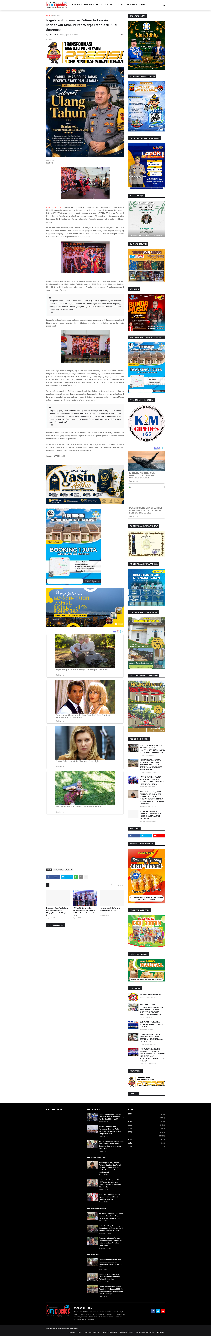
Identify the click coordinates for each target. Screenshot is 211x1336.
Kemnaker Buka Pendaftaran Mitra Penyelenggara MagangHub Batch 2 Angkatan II (57, 911)
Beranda (49, 15)
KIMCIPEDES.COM (54, 207)
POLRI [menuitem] (141, 5)
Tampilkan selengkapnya (115, 885)
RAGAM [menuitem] (120, 5)
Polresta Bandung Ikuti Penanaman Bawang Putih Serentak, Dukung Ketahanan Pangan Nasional (110, 1130)
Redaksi (72, 1332)
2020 (146, 1136)
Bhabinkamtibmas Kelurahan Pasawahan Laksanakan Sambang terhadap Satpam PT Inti (110, 1263)
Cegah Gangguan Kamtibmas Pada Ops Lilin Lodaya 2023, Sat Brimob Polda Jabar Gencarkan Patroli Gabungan (111, 1290)
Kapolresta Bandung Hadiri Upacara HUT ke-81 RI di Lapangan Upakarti (109, 1196)
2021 (146, 1132)
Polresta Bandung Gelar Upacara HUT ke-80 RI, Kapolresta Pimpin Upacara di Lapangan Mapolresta (111, 1183)
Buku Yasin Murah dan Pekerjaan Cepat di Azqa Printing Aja (151, 1024)
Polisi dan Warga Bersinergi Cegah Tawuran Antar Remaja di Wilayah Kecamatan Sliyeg (111, 1228)
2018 (146, 1143)
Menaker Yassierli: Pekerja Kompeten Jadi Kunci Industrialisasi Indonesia (110, 910)
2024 (146, 1121)
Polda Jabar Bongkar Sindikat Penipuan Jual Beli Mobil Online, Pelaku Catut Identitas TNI (111, 1116)
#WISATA (68, 870)
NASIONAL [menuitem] (76, 5)
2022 (146, 1128)
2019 (146, 1139)
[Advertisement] (85, 841)
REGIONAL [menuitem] (88, 5)
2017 (146, 1146)
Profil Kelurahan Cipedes (145, 1332)
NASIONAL (57, 15)
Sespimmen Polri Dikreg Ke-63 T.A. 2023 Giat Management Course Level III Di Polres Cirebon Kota (152, 748)
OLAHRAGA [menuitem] (109, 5)
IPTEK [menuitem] (98, 5)
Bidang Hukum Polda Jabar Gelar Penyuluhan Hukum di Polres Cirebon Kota (110, 1276)
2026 (146, 1114)
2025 (146, 1118)
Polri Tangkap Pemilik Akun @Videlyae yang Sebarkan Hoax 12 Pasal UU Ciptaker (151, 1037)
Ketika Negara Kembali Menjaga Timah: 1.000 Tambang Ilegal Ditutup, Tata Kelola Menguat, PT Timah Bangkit (151, 764)
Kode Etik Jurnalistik (110, 1332)
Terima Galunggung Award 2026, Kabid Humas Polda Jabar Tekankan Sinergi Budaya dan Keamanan (111, 1144)
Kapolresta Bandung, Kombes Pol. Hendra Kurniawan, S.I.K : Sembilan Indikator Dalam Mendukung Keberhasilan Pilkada (152, 1055)
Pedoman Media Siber (92, 1332)
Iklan (79, 1332)
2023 (146, 1125)
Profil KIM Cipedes (126, 1332)
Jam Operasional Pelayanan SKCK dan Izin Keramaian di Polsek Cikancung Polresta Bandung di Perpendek (151, 1009)
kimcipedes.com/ (58, 1329)
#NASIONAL (58, 870)
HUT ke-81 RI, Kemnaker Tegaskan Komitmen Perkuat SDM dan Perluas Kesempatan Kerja (84, 911)
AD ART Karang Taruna (150, 994)
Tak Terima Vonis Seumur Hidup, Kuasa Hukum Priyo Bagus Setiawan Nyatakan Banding (111, 1215)
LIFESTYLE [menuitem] (131, 5)
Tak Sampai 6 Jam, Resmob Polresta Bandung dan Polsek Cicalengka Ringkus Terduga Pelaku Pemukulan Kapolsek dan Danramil (152, 798)
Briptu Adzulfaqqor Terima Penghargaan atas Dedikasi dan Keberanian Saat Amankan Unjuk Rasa (110, 1241)
